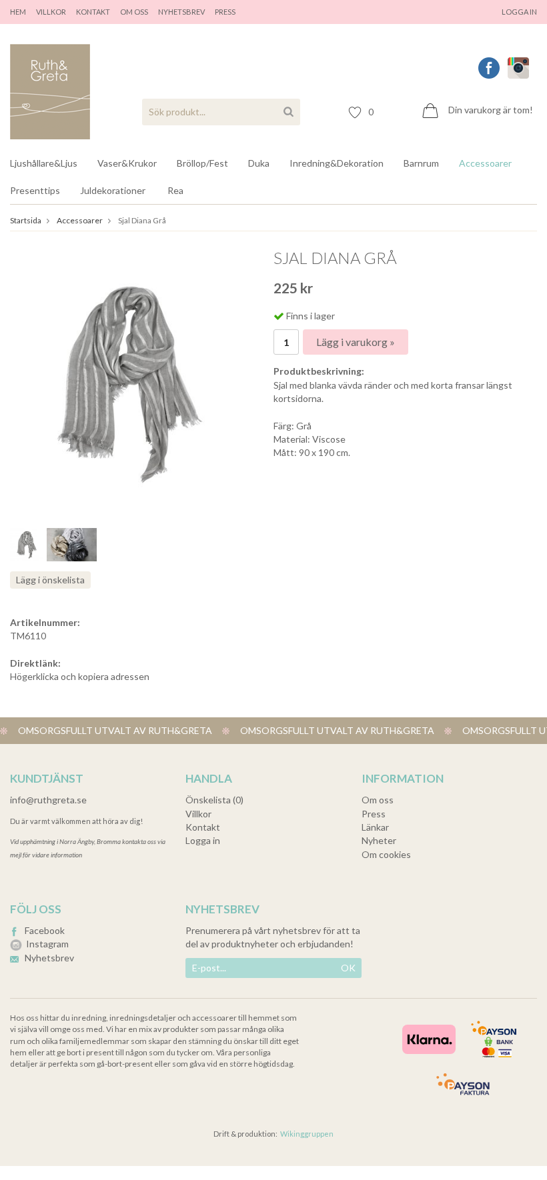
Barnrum (421, 163)
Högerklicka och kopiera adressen (79, 676)
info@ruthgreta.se (48, 799)
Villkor (51, 11)
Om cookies (386, 854)
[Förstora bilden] (128, 381)
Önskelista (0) (214, 799)
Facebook (45, 930)
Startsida (25, 220)
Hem (18, 11)
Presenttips (35, 190)
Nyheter (379, 840)
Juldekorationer (112, 190)
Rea (175, 190)
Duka (258, 163)
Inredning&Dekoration (337, 163)
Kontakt (93, 11)
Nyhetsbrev (181, 11)
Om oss (134, 11)
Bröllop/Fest (202, 163)
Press (374, 813)
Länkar (375, 827)
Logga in (519, 11)
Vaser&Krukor (127, 163)
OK (348, 967)
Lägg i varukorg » (355, 341)
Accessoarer (485, 163)
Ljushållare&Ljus (43, 163)
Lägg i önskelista (50, 579)
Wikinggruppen (307, 1133)
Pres (223, 11)
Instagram (47, 943)
